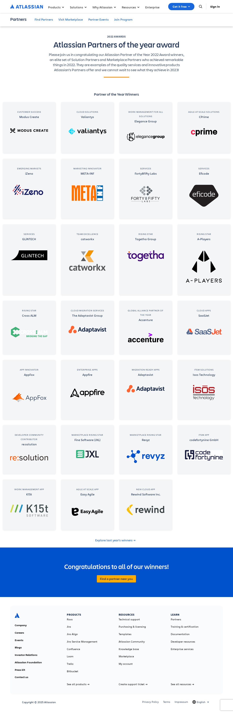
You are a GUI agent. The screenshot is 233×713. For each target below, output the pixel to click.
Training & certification (184, 626)
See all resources (181, 684)
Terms (166, 701)
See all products (76, 684)
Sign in (215, 7)
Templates (125, 634)
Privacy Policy (150, 701)
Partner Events (98, 19)
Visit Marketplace (70, 19)
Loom (70, 656)
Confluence (73, 649)
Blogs (18, 647)
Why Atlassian (102, 7)
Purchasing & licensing (132, 626)
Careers (19, 632)
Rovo (70, 619)
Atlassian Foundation (28, 662)
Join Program (123, 19)
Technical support (129, 619)
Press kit (20, 669)
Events (19, 640)
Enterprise (152, 7)
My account (126, 663)
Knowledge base (129, 649)
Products (54, 7)
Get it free (180, 7)
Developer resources (183, 641)
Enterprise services (182, 649)
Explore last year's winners (114, 540)
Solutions (76, 7)
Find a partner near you (116, 579)
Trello (70, 663)
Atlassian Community (132, 641)
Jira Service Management (82, 641)
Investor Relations (26, 654)
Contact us (21, 677)
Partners (176, 619)
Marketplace (126, 656)
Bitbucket (72, 671)
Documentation (180, 634)
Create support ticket (132, 684)
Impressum (181, 701)
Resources (129, 7)
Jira (69, 626)
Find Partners (44, 19)
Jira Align (72, 634)
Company (21, 625)
